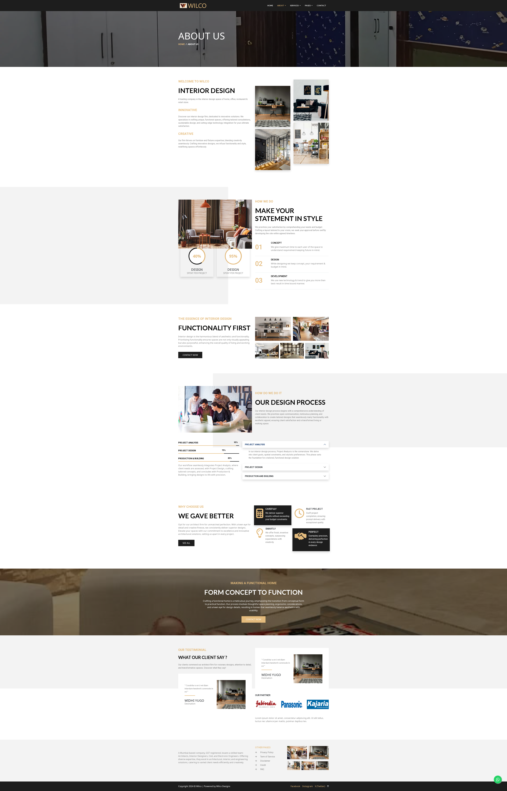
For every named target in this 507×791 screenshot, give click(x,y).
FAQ (262, 769)
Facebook (295, 786)
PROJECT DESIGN (253, 467)
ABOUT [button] (280, 5)
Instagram (307, 786)
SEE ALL (186, 543)
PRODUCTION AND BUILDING (259, 476)
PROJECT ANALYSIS (255, 444)
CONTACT (321, 5)
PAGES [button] (308, 5)
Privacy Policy (266, 752)
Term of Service (267, 756)
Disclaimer (265, 761)
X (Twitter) (320, 786)
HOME (270, 5)
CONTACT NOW (190, 355)
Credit (263, 765)
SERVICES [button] (294, 5)
